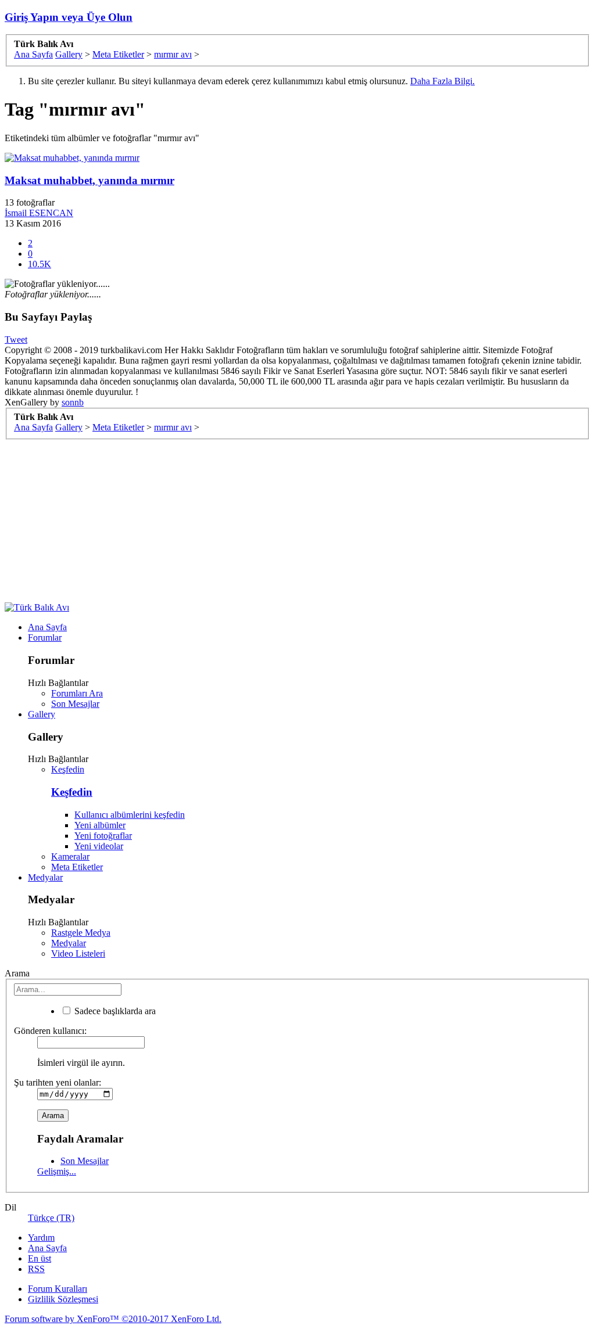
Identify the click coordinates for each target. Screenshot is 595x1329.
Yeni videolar (98, 846)
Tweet (16, 339)
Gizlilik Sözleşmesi (63, 1299)
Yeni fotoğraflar (103, 835)
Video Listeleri (78, 953)
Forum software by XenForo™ (113, 1319)
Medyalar (45, 877)
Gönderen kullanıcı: (50, 1031)
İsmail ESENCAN (39, 213)
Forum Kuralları (57, 1289)
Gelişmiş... (56, 1171)
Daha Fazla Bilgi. (442, 81)
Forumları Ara (77, 693)
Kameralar (70, 856)
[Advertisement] (297, 521)
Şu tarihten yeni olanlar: (57, 1082)
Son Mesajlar (75, 704)
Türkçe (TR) (51, 1218)
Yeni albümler (100, 825)
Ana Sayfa (47, 627)
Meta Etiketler (77, 867)
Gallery (41, 714)
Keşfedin (67, 769)
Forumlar (45, 637)
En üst (39, 1258)
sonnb (73, 402)
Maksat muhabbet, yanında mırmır (89, 180)
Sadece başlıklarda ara (114, 1011)
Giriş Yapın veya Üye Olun (68, 17)
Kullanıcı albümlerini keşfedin (129, 815)
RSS (36, 1269)
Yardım (41, 1237)
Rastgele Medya (80, 933)
